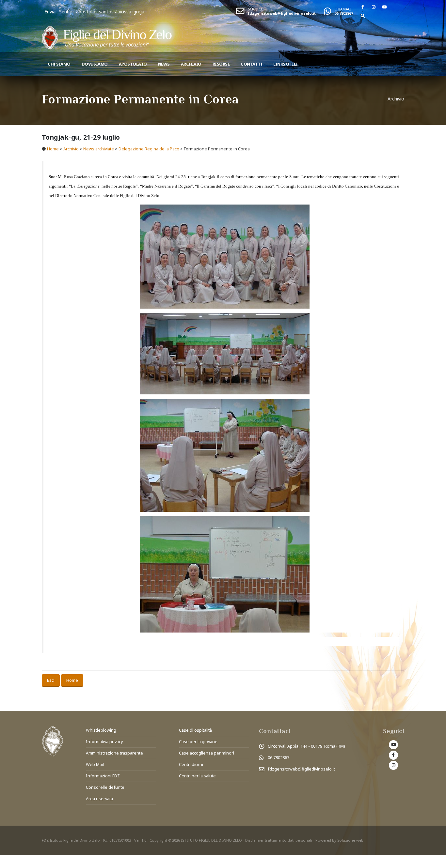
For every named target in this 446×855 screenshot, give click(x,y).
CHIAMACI (342, 9)
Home (53, 149)
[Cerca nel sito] (362, 15)
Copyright (158, 840)
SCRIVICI (255, 9)
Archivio (191, 64)
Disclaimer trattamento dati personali (278, 840)
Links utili (285, 64)
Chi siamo (59, 64)
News (164, 64)
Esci (51, 680)
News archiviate (98, 149)
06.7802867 (343, 13)
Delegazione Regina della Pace (149, 149)
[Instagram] (373, 6)
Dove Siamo (95, 64)
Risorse (221, 64)
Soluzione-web (350, 840)
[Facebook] (362, 6)
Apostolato (133, 64)
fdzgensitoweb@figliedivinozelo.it (282, 13)
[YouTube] (384, 6)
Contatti (251, 64)
